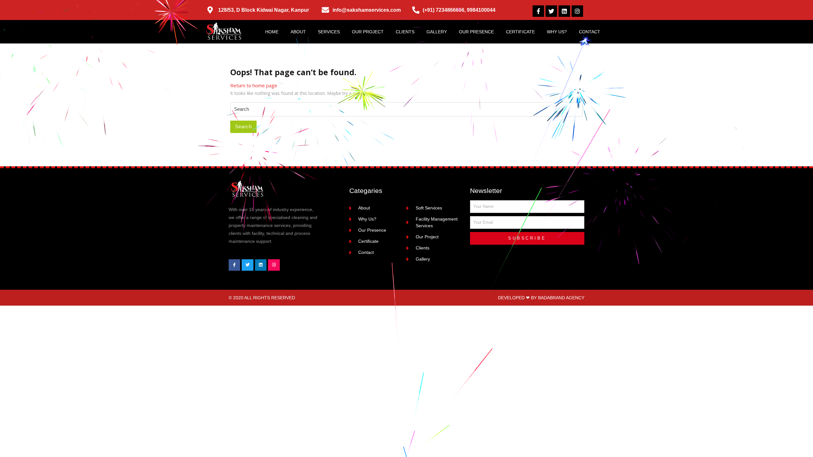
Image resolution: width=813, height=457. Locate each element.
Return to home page (253, 85)
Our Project (368, 31)
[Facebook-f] (538, 11)
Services (329, 31)
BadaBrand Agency (561, 297)
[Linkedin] (564, 11)
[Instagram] (577, 11)
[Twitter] (551, 11)
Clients (405, 31)
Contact (589, 31)
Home (272, 31)
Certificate (520, 31)
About (298, 31)
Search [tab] (243, 126)
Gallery (437, 31)
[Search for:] (406, 109)
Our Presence (476, 31)
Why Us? (557, 31)
